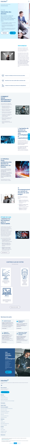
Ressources (3, 434)
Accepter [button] (15, 443)
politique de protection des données (5, 439)
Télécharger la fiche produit (4, 33)
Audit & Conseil (3, 396)
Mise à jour (2, 414)
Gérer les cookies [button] (11, 443)
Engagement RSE (3, 432)
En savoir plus (4, 328)
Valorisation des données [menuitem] (4, 5)
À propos (2, 428)
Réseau (2, 420)
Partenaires (3, 403)
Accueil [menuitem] (2, 4)
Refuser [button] (19, 443)
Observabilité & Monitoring (5, 423)
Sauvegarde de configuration (5, 411)
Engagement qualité (4, 431)
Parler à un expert (12, 33)
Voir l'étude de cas (4, 252)
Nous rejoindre (3, 429)
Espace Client (3, 405)
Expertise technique (4, 417)
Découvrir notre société (14, 307)
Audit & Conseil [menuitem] (8, 4)
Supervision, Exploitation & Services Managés (7, 400)
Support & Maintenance (4, 399)
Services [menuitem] (4, 4)
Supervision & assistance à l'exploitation (7, 408)
